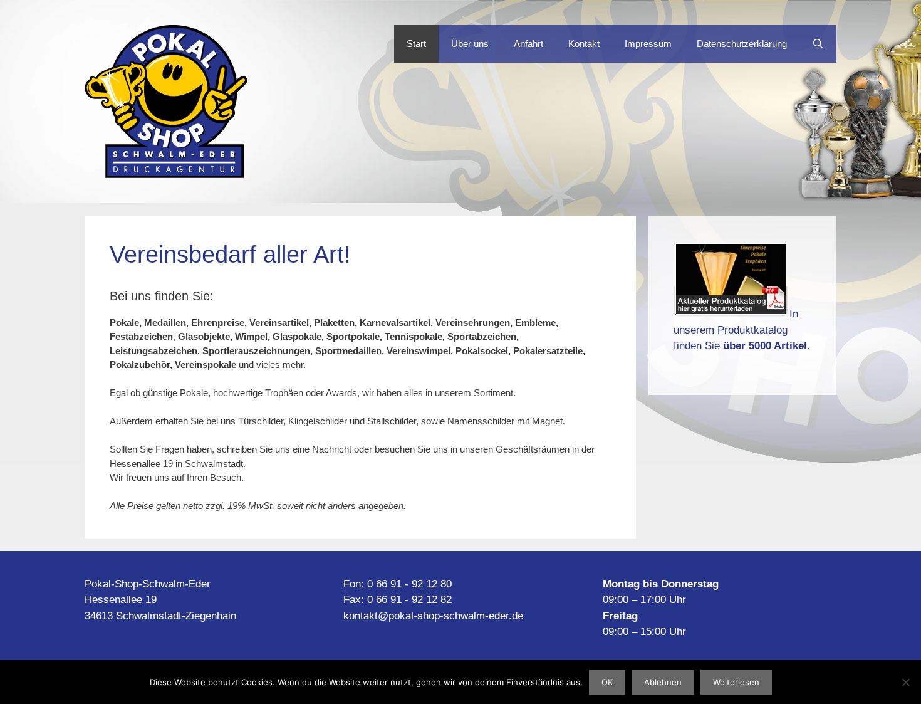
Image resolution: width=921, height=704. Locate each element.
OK (607, 682)
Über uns (470, 43)
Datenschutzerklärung (742, 43)
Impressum (648, 43)
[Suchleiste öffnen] (817, 44)
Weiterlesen (736, 682)
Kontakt (584, 43)
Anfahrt (528, 43)
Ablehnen (663, 682)
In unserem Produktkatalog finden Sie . (742, 330)
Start (416, 43)
